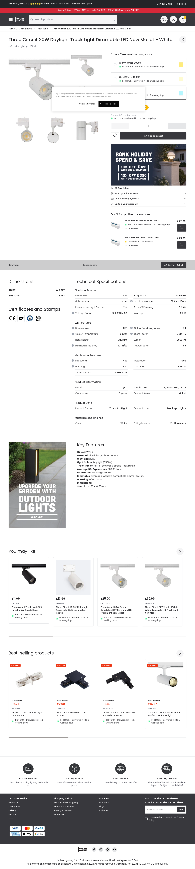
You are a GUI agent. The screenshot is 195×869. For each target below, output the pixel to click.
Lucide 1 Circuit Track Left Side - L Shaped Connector (120, 714)
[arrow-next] (180, 551)
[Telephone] (164, 19)
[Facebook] (94, 849)
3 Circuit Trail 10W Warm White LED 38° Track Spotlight (164, 714)
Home (12, 28)
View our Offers (164, 3)
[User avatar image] (173, 19)
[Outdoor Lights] (37, 485)
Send (181, 809)
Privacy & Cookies (63, 810)
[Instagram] (100, 849)
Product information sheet (124, 115)
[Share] (182, 39)
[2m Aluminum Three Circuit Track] (117, 242)
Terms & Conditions (64, 806)
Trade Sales (60, 814)
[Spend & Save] (148, 165)
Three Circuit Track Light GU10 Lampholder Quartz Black (27, 608)
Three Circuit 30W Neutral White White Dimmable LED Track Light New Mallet (161, 610)
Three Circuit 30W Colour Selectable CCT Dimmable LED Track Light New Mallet (116, 610)
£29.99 (175, 265)
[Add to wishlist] (115, 135)
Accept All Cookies (108, 104)
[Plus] (177, 126)
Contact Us (14, 806)
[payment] (30, 828)
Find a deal (181, 3)
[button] (145, 107)
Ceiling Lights (25, 28)
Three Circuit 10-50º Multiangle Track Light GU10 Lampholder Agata (72, 610)
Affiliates (103, 810)
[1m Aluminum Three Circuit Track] (117, 225)
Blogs (101, 806)
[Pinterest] (107, 849)
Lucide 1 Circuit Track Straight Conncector (27, 714)
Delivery (12, 810)
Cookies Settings (87, 104)
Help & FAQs (15, 802)
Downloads (14, 265)
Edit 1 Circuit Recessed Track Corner (72, 714)
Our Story (104, 802)
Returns (12, 814)
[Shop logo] (20, 19)
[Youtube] (114, 849)
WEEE (11, 818)
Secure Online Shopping (66, 802)
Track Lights (42, 28)
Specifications (90, 265)
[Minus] (120, 126)
